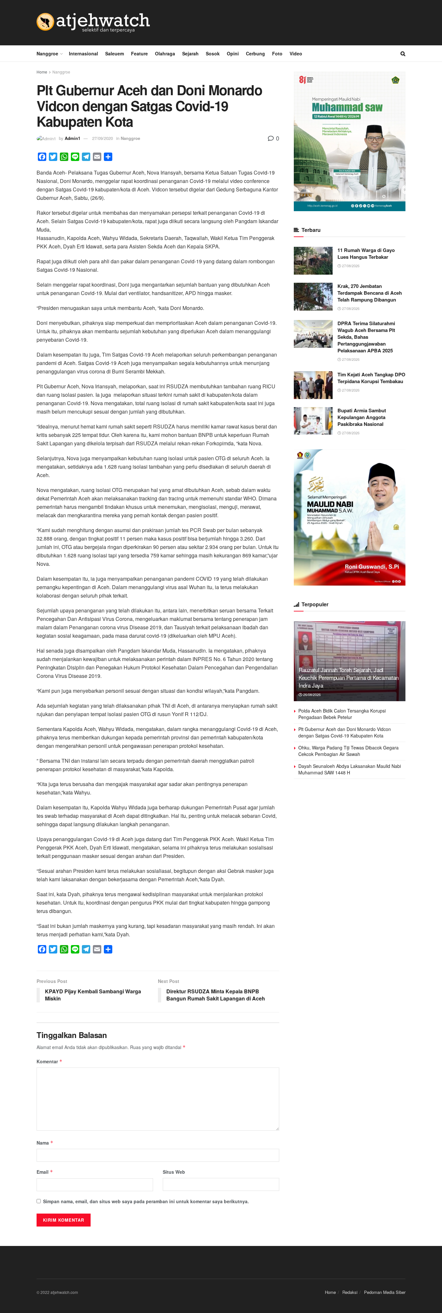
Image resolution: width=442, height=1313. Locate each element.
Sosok (213, 53)
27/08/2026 (350, 265)
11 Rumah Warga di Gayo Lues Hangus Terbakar (366, 253)
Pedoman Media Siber (384, 1292)
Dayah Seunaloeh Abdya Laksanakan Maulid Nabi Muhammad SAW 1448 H (349, 769)
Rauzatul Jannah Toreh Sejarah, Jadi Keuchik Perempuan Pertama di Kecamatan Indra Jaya (349, 677)
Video (296, 53)
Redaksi (350, 1292)
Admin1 (72, 138)
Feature (139, 53)
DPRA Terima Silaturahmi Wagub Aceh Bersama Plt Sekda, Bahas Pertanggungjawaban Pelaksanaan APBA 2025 (366, 337)
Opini (233, 53)
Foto (277, 53)
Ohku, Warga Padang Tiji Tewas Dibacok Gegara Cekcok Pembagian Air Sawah (348, 750)
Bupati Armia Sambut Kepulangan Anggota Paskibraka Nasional (361, 417)
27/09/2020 (102, 138)
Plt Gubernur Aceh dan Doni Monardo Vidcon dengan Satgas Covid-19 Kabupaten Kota (344, 732)
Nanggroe (47, 53)
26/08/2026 (311, 694)
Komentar (49, 1061)
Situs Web (174, 1172)
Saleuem (114, 53)
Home (42, 71)
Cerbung (255, 53)
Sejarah (190, 53)
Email (45, 1172)
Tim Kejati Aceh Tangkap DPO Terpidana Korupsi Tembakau (371, 378)
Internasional (83, 53)
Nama (45, 1142)
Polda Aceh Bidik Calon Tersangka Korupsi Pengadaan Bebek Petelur (342, 713)
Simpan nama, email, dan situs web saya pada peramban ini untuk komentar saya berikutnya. (146, 1201)
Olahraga (165, 53)
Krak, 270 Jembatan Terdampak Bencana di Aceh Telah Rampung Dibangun (369, 292)
